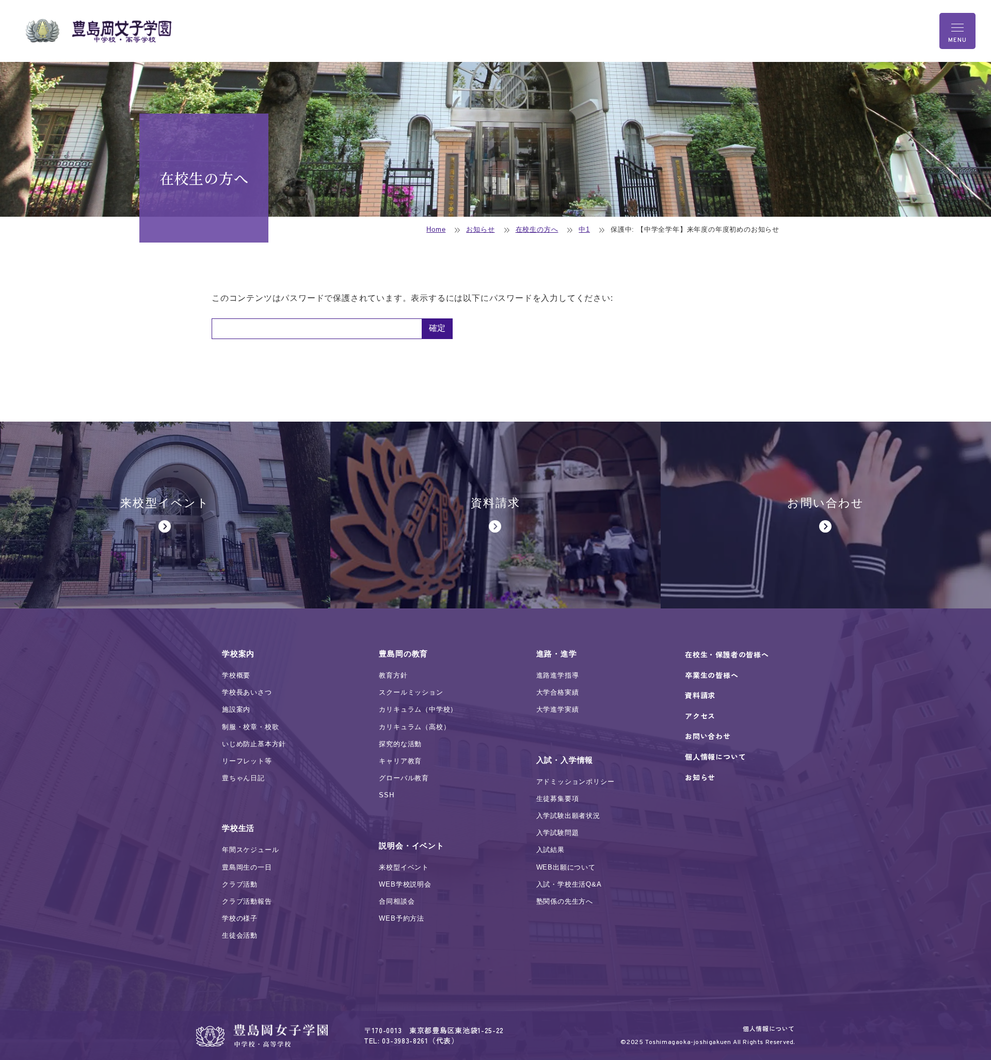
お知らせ (480, 229)
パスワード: (317, 328)
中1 (584, 229)
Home (435, 229)
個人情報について (769, 1028)
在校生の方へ (537, 229)
